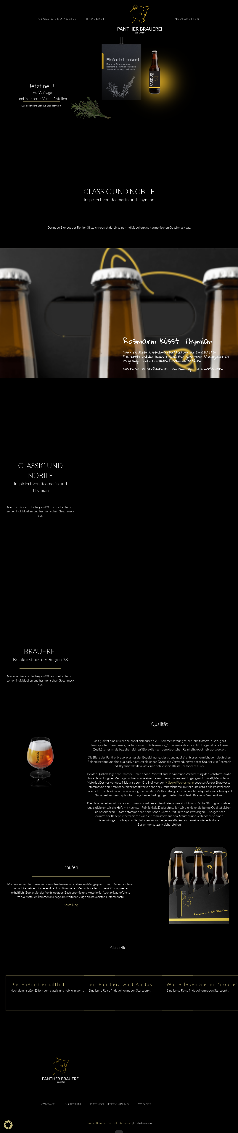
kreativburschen (142, 1122)
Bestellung (71, 905)
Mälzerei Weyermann (179, 782)
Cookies (144, 1104)
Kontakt (47, 1104)
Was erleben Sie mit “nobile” (202, 984)
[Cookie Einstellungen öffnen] (8, 1128)
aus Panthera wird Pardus (120, 984)
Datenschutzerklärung (109, 1104)
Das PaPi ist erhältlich (38, 984)
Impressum (72, 1104)
